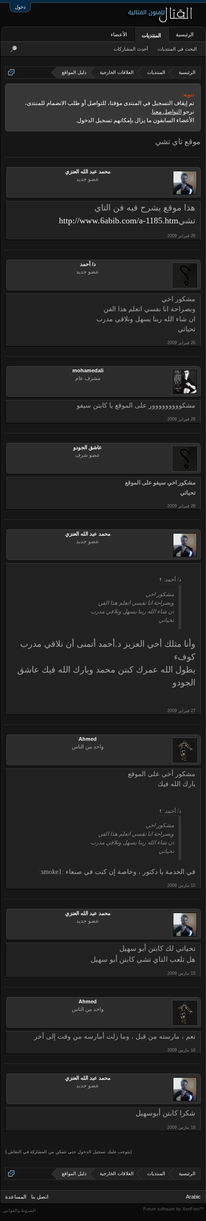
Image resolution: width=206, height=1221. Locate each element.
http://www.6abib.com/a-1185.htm (118, 220)
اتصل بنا (39, 1197)
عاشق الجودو (87, 447)
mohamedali (87, 370)
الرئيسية (185, 34)
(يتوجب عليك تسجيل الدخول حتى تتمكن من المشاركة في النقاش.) (68, 1151)
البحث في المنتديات (177, 49)
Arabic (193, 1197)
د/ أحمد (88, 264)
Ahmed (88, 739)
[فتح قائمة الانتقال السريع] (11, 72)
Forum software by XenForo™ (173, 1209)
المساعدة (15, 1197)
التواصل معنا (167, 111)
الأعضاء (119, 34)
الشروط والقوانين (19, 1210)
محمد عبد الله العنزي (88, 171)
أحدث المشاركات (131, 49)
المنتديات (151, 35)
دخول (20, 7)
